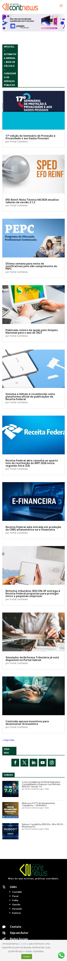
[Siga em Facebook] (15, 763)
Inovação (17, 908)
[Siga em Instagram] (52, 763)
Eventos (16, 912)
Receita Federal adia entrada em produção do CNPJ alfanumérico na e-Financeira (33, 528)
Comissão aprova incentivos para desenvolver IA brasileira (27, 723)
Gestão (16, 904)
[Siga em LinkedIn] (33, 763)
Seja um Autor (19, 933)
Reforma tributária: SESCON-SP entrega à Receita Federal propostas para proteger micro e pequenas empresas (33, 593)
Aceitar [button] (26, 956)
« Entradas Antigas (12, 739)
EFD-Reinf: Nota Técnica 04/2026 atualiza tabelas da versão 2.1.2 (32, 201)
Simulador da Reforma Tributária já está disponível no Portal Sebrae (32, 659)
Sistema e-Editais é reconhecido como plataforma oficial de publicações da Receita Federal (30, 396)
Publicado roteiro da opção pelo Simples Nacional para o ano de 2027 (32, 331)
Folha (15, 900)
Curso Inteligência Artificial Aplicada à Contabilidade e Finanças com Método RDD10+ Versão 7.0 (41, 784)
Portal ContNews (19, 141)
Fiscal (15, 896)
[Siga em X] (24, 763)
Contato (15, 926)
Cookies (23, 943)
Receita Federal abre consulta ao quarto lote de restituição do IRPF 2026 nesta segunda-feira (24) (32, 463)
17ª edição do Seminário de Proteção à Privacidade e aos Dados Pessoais (30, 137)
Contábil (17, 891)
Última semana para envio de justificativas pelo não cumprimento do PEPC (31, 266)
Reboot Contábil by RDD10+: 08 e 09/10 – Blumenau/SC (43, 825)
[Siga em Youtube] (43, 763)
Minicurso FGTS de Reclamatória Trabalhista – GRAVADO (38, 804)
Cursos (8, 774)
